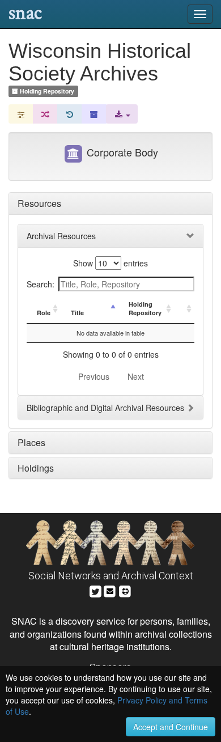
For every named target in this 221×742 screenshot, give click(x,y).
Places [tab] (31, 442)
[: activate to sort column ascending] (184, 309)
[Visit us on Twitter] (95, 590)
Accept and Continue (170, 726)
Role (43, 312)
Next (136, 376)
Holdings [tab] (36, 467)
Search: (40, 284)
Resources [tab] (39, 203)
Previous (93, 376)
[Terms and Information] (125, 590)
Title (77, 312)
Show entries (110, 263)
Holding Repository (145, 308)
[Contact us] (110, 590)
